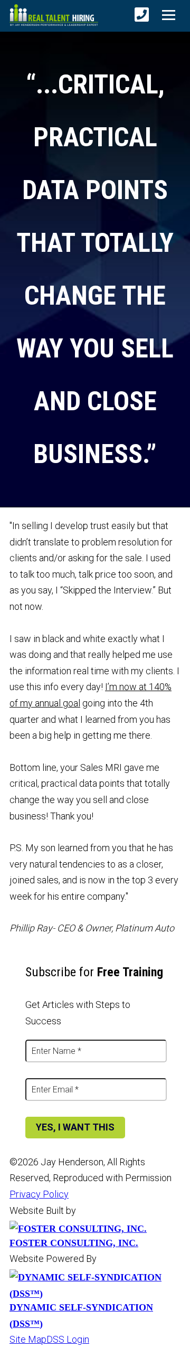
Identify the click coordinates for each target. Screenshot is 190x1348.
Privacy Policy (39, 1194)
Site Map (28, 1339)
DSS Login (67, 1339)
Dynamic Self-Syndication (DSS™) (81, 1315)
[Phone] (142, 15)
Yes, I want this (75, 1127)
